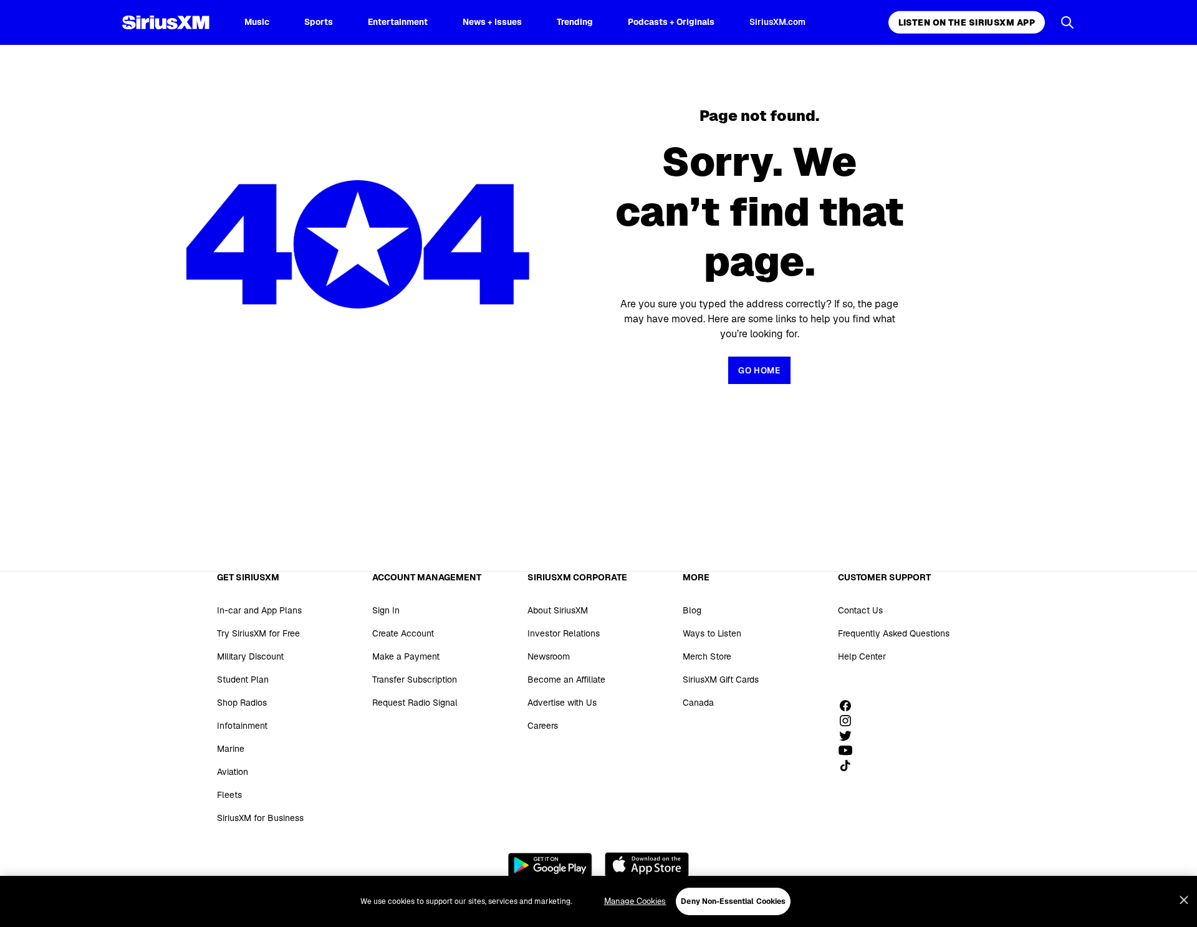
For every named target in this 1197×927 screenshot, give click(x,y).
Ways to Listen (712, 633)
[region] (598, 901)
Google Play (550, 864)
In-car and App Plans (259, 610)
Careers (542, 725)
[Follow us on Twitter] (850, 735)
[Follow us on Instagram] (850, 720)
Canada (698, 702)
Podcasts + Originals (671, 21)
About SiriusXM (557, 610)
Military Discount (250, 656)
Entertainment (398, 21)
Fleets (229, 794)
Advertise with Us (562, 702)
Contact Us (860, 610)
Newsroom (548, 656)
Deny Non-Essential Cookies (733, 901)
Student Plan (243, 679)
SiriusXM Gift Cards (721, 679)
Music (256, 21)
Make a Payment (406, 656)
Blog (692, 610)
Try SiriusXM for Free (258, 633)
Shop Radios (242, 702)
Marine (230, 748)
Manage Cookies (635, 901)
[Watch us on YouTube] (850, 750)
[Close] (1184, 900)
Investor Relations (563, 633)
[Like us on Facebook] (850, 705)
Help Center (862, 656)
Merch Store (707, 656)
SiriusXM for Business (260, 818)
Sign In (386, 610)
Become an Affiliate (566, 679)
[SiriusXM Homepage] (165, 22)
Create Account (403, 633)
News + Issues (492, 21)
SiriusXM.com (777, 21)
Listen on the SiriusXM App (966, 22)
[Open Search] (1067, 22)
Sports (318, 21)
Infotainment (242, 725)
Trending (575, 21)
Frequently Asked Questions (893, 633)
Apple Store (647, 864)
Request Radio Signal (415, 702)
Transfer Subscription (414, 679)
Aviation (232, 771)
